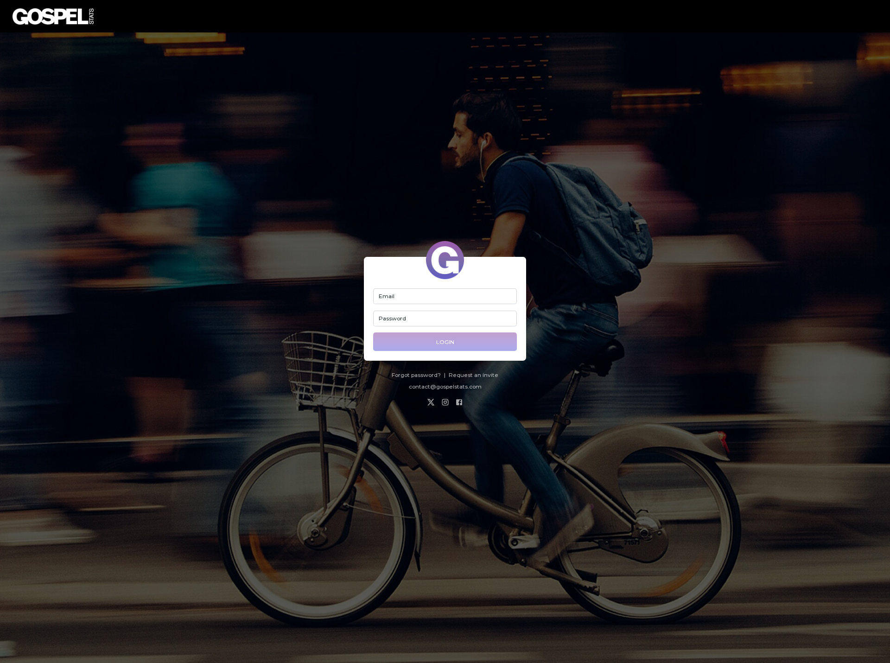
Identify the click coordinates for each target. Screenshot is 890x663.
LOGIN (445, 341)
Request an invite (473, 374)
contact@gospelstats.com (445, 386)
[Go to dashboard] (53, 16)
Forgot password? (416, 374)
